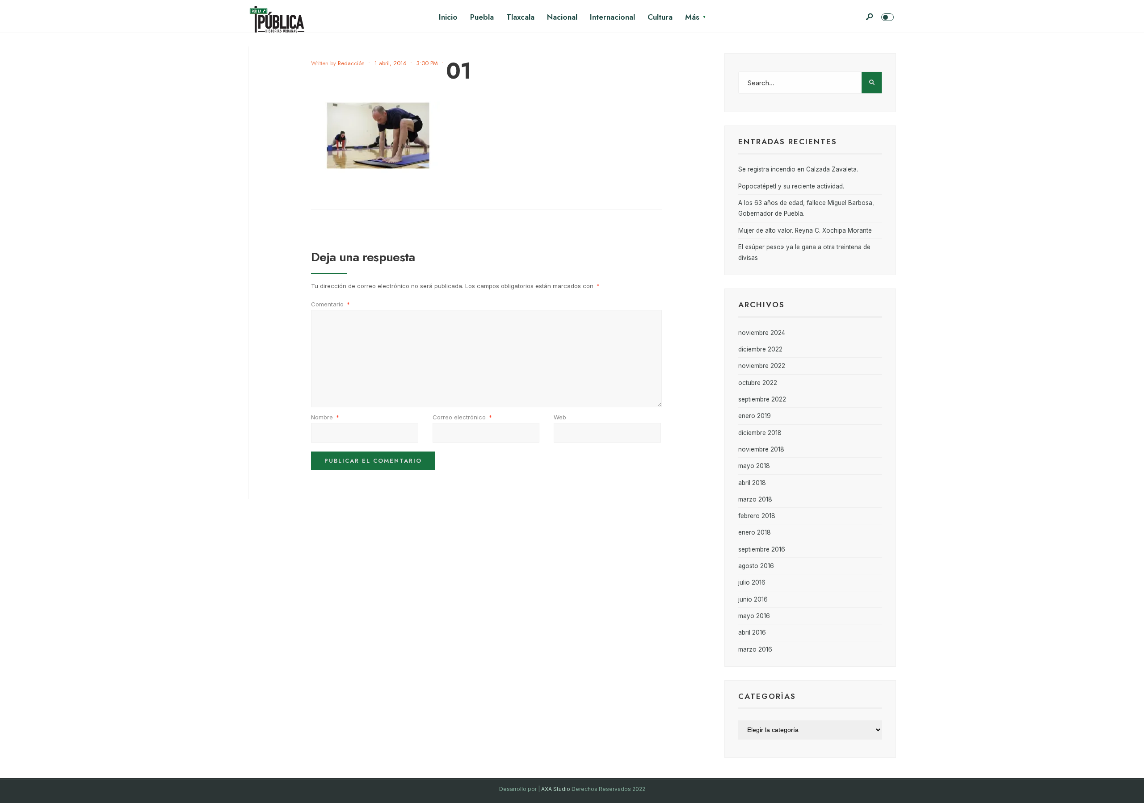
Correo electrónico (462, 417)
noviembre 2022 (761, 365)
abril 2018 (752, 482)
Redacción (351, 63)
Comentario (330, 304)
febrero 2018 (756, 515)
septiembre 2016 (761, 549)
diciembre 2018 (760, 432)
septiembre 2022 (762, 399)
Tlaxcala (520, 17)
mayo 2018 (754, 465)
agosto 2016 (756, 565)
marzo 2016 (755, 649)
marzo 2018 (755, 499)
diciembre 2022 (760, 349)
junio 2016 (753, 599)
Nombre (325, 417)
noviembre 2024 (761, 332)
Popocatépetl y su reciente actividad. (791, 186)
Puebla (482, 17)
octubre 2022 (757, 382)
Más (692, 17)
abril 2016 (752, 632)
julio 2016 (751, 582)
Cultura (660, 17)
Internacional (612, 17)
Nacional (562, 17)
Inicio (448, 17)
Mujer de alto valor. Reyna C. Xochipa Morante (805, 230)
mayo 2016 (754, 615)
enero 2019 (754, 415)
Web (560, 417)
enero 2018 (754, 532)
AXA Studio (556, 789)
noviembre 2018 (761, 449)
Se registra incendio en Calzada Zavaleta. (798, 169)
